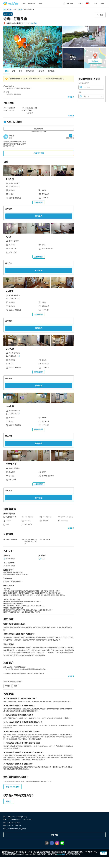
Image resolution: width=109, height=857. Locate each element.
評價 (13, 71)
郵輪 (23, 3)
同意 (103, 853)
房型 (20, 71)
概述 (7, 71)
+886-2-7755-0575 (14, 823)
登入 (95, 3)
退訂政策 (51, 71)
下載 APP (69, 3)
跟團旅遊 (31, 3)
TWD (79, 3)
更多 (40, 3)
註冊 (102, 3)
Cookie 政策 (61, 854)
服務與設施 (30, 71)
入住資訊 (40, 71)
